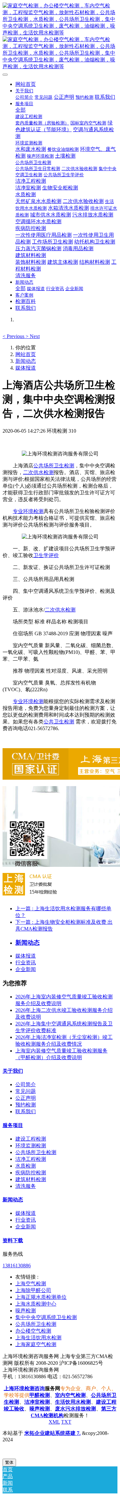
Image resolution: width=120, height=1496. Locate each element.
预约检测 (25, 1104)
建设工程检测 (30, 1139)
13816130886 (17, 1265)
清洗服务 (25, 1186)
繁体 (9, 1462)
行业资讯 (25, 962)
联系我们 (25, 1111)
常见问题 (25, 1091)
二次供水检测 (38, 472)
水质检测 (25, 1166)
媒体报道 (25, 368)
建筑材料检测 (30, 1179)
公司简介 (25, 1084)
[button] (14, 336)
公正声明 (25, 1098)
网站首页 (25, 84)
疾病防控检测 (30, 1172)
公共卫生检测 (59, 721)
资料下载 (13, 1240)
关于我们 (13, 1071)
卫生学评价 (46, 555)
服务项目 (13, 1125)
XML (54, 1422)
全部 (20, 110)
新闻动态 (25, 361)
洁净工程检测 (30, 1159)
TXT (66, 1422)
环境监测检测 (30, 1145)
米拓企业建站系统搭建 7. (52, 1433)
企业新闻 (25, 969)
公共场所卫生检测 (53, 465)
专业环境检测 (28, 511)
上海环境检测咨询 (24, 1388)
